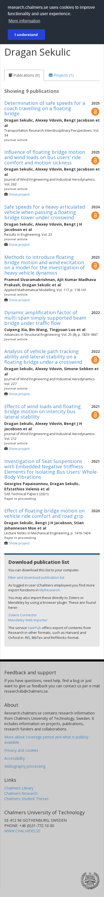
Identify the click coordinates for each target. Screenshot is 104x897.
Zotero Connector (22, 615)
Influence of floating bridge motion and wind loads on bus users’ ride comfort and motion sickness (44, 157)
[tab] (24, 75)
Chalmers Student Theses (26, 798)
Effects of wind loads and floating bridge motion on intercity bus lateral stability (42, 411)
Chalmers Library (18, 788)
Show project (19, 194)
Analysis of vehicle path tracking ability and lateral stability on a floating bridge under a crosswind (43, 356)
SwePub (34, 627)
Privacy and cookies (21, 750)
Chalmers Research (21, 793)
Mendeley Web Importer (27, 620)
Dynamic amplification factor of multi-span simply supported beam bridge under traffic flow (45, 317)
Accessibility (14, 758)
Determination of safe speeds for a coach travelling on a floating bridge (44, 108)
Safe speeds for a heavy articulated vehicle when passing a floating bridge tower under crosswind (44, 212)
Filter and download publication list (36, 577)
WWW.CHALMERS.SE (22, 830)
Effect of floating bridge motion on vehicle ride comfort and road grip (44, 513)
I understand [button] (26, 34)
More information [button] (24, 21)
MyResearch (49, 590)
